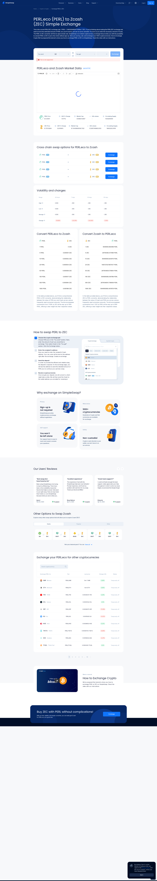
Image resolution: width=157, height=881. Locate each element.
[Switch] (73, 56)
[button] (56, 342)
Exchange (112, 714)
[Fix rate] (73, 52)
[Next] (122, 469)
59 (87, 657)
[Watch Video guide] (57, 681)
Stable (49, 524)
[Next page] (90, 657)
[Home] (29, 3)
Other (108, 524)
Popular (79, 524)
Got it (141, 875)
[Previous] (118, 469)
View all (87, 544)
